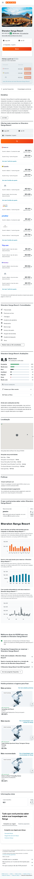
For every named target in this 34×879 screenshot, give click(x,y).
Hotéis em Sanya (9, 838)
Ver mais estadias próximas (25, 688)
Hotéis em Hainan (6, 875)
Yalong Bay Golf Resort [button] (7, 709)
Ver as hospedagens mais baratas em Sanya (26, 721)
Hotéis (11, 873)
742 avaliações (24, 33)
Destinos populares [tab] (23, 824)
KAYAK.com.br (5, 873)
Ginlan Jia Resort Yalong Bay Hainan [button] (11, 776)
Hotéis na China (26, 873)
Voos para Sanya (9, 833)
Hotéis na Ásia (18, 873)
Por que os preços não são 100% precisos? (14, 865)
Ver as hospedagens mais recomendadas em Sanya (26, 754)
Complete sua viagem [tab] (9, 824)
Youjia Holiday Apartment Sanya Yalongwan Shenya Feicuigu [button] (15, 744)
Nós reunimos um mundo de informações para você (15, 862)
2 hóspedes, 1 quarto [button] (9, 45)
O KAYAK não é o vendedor (10, 859)
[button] (3, 2)
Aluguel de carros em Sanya (12, 835)
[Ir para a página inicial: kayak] (11, 2)
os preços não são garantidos (9, 854)
